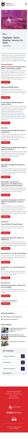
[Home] (8, 4)
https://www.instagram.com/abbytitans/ (12, 419)
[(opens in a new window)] (14, 407)
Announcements (7, 313)
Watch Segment (5, 82)
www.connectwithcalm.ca (16, 114)
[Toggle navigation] (26, 4)
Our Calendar (8, 351)
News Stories (6, 324)
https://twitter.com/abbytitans (15, 419)
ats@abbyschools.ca (15, 398)
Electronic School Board (18, 59)
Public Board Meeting (9, 356)
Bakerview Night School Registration (12, 317)
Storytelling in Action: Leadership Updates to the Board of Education (17, 329)
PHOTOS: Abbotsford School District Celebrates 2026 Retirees (17, 335)
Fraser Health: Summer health (17, 341)
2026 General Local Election (10, 319)
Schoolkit (16, 428)
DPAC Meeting (7, 362)
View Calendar (7, 373)
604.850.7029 (15, 396)
